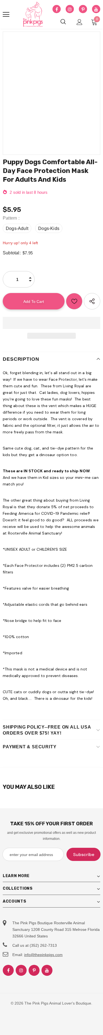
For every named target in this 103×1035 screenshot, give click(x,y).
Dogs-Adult (17, 228)
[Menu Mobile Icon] (6, 14)
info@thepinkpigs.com (43, 954)
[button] (51, 323)
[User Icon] (79, 22)
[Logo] (33, 15)
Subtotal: (12, 253)
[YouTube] (96, 9)
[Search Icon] (63, 22)
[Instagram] (70, 9)
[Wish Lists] (74, 301)
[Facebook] (56, 9)
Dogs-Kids (48, 228)
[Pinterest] (83, 9)
